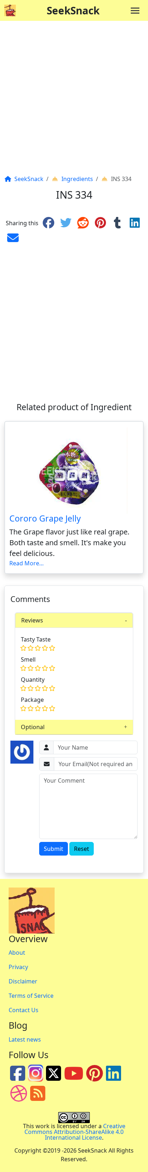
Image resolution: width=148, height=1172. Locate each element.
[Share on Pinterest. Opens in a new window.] (100, 223)
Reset (81, 849)
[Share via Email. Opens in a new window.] (13, 238)
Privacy (18, 967)
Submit (53, 849)
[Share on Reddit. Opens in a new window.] (83, 223)
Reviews (32, 620)
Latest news (25, 1039)
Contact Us (23, 1010)
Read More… (26, 563)
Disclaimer (23, 981)
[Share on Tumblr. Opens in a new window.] (117, 223)
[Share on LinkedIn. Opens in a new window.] (134, 223)
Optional (33, 727)
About (17, 952)
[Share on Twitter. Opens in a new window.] (65, 223)
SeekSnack (73, 10)
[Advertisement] (74, 101)
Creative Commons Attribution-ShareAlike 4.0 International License (74, 1131)
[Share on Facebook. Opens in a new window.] (48, 223)
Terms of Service (31, 996)
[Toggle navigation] (135, 11)
